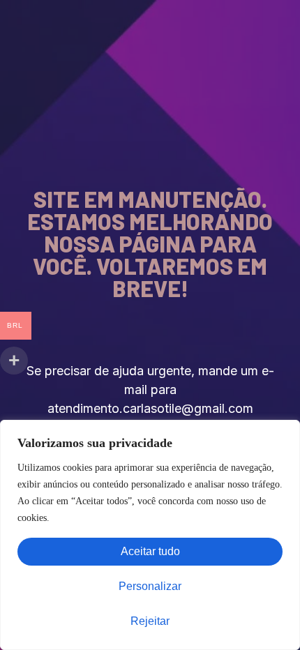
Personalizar (150, 586)
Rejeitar (150, 621)
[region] (150, 535)
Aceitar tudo (150, 551)
